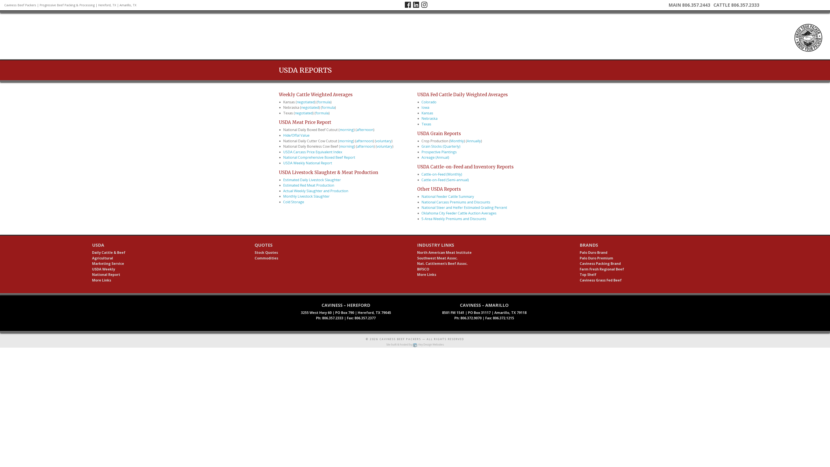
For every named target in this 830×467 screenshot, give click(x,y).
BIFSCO (423, 269)
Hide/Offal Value (296, 135)
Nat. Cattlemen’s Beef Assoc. (442, 263)
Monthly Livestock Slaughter (306, 196)
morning (347, 129)
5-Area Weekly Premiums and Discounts (453, 218)
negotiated (305, 102)
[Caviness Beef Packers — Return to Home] (4, 35)
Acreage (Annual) (435, 157)
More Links (101, 280)
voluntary (383, 141)
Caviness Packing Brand (600, 263)
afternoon (365, 129)
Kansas (427, 113)
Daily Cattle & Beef (108, 252)
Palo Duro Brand (593, 252)
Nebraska (429, 118)
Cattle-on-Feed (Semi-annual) (445, 180)
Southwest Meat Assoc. (437, 258)
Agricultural (102, 258)
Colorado (428, 102)
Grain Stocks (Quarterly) (440, 146)
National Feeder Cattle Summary (447, 196)
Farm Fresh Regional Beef (602, 269)
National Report (106, 274)
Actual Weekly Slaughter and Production (315, 191)
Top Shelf (588, 274)
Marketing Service (108, 263)
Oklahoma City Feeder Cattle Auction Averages (458, 213)
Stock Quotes (266, 252)
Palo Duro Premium (596, 258)
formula (324, 102)
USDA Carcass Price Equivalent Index (312, 152)
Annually (474, 141)
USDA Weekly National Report (307, 163)
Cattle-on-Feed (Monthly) (441, 174)
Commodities (266, 258)
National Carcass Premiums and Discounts (455, 202)
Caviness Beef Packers (400, 339)
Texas (426, 124)
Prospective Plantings (439, 152)
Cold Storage (293, 202)
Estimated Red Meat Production (308, 185)
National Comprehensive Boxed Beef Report (319, 157)
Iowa (425, 107)
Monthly (457, 141)
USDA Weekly (103, 269)
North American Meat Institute (444, 252)
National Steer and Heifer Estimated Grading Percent (464, 207)
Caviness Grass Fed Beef (601, 280)
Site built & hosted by (415, 344)
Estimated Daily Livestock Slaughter (312, 180)
